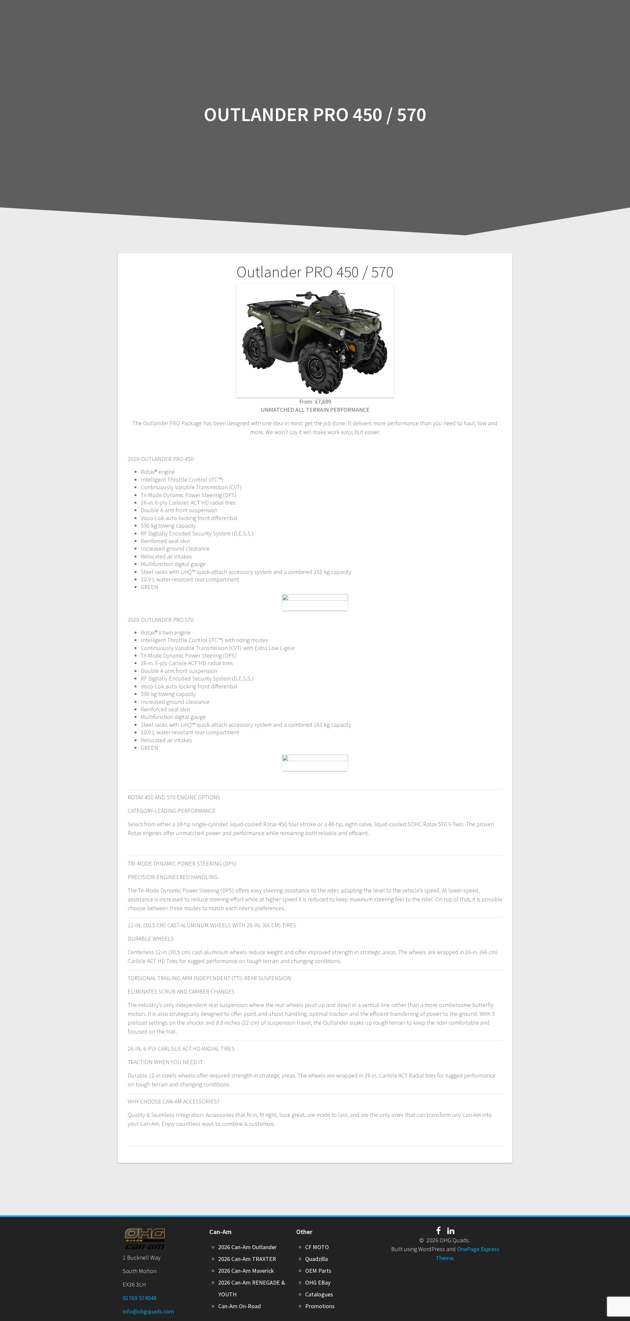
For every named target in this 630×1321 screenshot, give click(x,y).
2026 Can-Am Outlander (247, 1247)
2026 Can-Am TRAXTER (247, 1259)
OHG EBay (317, 1282)
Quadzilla (316, 1259)
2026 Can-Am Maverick (246, 1270)
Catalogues (319, 1294)
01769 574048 (140, 1298)
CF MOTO (317, 1247)
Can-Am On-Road (239, 1306)
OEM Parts (318, 1270)
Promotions (320, 1306)
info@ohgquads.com (148, 1311)
